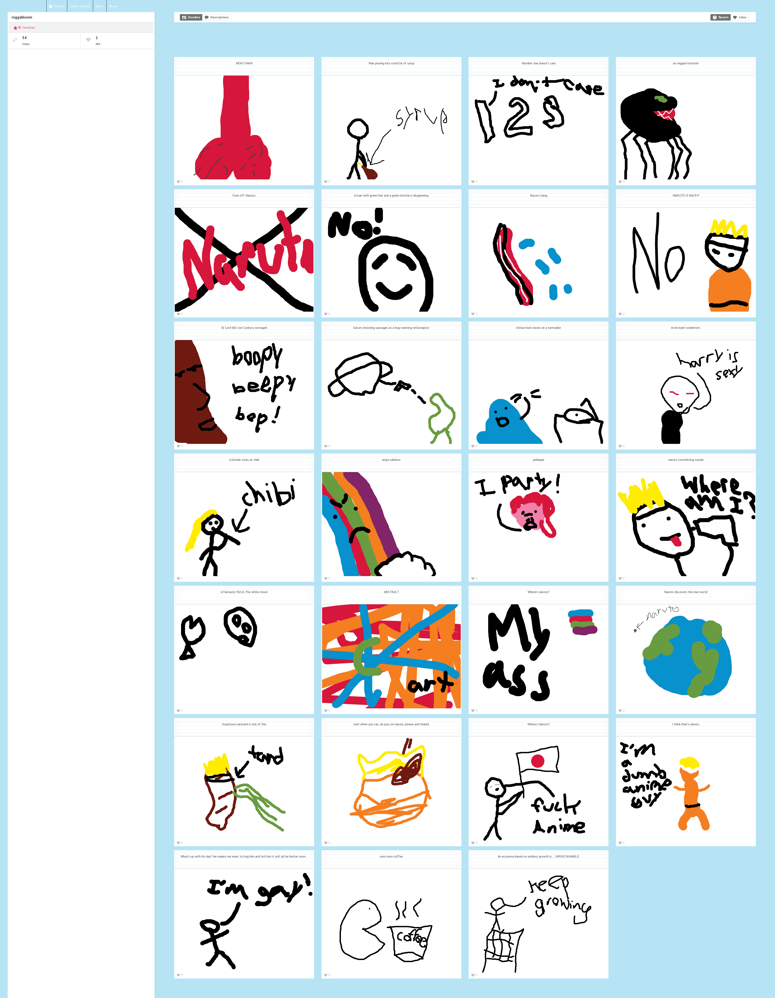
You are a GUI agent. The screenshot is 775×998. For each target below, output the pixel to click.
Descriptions (220, 17)
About (113, 6)
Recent (724, 17)
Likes (743, 17)
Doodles (194, 17)
